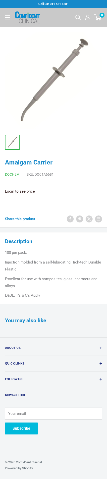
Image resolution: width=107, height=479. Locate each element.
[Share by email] (98, 218)
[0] (98, 17)
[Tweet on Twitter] (89, 218)
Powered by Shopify (19, 468)
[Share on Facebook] (70, 218)
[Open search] (78, 17)
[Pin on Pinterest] (79, 218)
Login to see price (20, 191)
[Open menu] (7, 17)
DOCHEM (12, 174)
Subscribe (21, 428)
